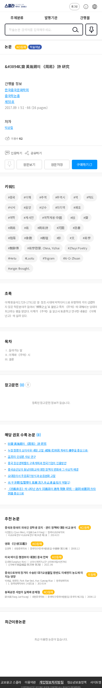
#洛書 (76, 227)
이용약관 (30, 682)
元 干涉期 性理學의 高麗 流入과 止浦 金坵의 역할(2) (39, 482)
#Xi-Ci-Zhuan (71, 258)
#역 (76, 197)
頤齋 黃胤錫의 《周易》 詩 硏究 (27, 443)
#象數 (28, 238)
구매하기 (83, 164)
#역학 (11, 217)
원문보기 (29, 164)
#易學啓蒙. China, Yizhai (43, 248)
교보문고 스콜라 (11, 682)
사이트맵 (95, 682)
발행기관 (51, 17)
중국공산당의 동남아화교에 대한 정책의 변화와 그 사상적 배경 (43, 469)
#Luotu (29, 258)
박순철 (9, 127)
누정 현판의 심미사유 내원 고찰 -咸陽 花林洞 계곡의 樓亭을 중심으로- (48, 450)
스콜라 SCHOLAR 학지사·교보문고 (15, 7)
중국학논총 (12, 95)
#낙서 (11, 207)
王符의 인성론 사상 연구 (22, 456)
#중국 (11, 197)
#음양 (27, 207)
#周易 (12, 227)
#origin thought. (19, 268)
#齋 (85, 217)
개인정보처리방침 (51, 682)
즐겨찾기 (9, 165)
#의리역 (60, 207)
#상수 (42, 207)
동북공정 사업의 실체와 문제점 (22, 592)
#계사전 (29, 217)
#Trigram (49, 258)
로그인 (74, 6)
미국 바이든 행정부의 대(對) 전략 (26, 557)
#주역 (42, 197)
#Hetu (12, 258)
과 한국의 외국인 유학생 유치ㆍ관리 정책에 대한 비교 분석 (40, 527)
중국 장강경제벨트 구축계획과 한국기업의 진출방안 (37, 463)
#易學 (86, 238)
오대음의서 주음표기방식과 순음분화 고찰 (32, 476)
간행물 (85, 17)
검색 (74, 33)
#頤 (72, 217)
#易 (26, 227)
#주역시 (60, 197)
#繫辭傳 (13, 248)
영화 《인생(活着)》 (16, 543)
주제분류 (16, 17)
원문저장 (57, 164)
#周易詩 (42, 227)
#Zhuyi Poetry (77, 248)
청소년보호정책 (77, 682)
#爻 (72, 238)
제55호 (9, 101)
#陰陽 (12, 238)
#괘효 (77, 207)
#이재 (27, 197)
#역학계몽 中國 (52, 217)
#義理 (44, 238)
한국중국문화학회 (17, 89)
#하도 (90, 197)
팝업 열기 (28, 384)
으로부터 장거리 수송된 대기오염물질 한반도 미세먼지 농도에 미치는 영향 (44, 574)
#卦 (59, 238)
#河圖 (60, 227)
